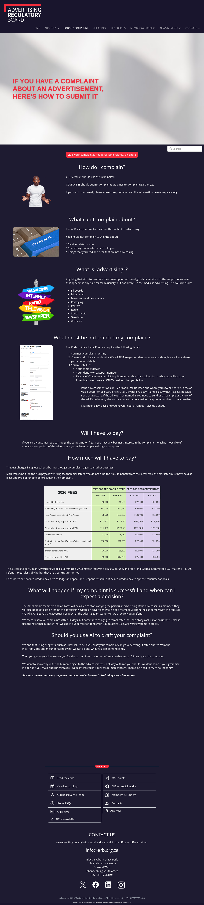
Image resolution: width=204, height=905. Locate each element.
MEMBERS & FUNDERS (142, 28)
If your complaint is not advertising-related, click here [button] (104, 154)
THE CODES (99, 28)
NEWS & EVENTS (169, 28)
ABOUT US (50, 28)
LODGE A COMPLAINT (76, 28)
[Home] (22, 13)
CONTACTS (191, 28)
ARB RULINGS (118, 28)
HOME (36, 28)
